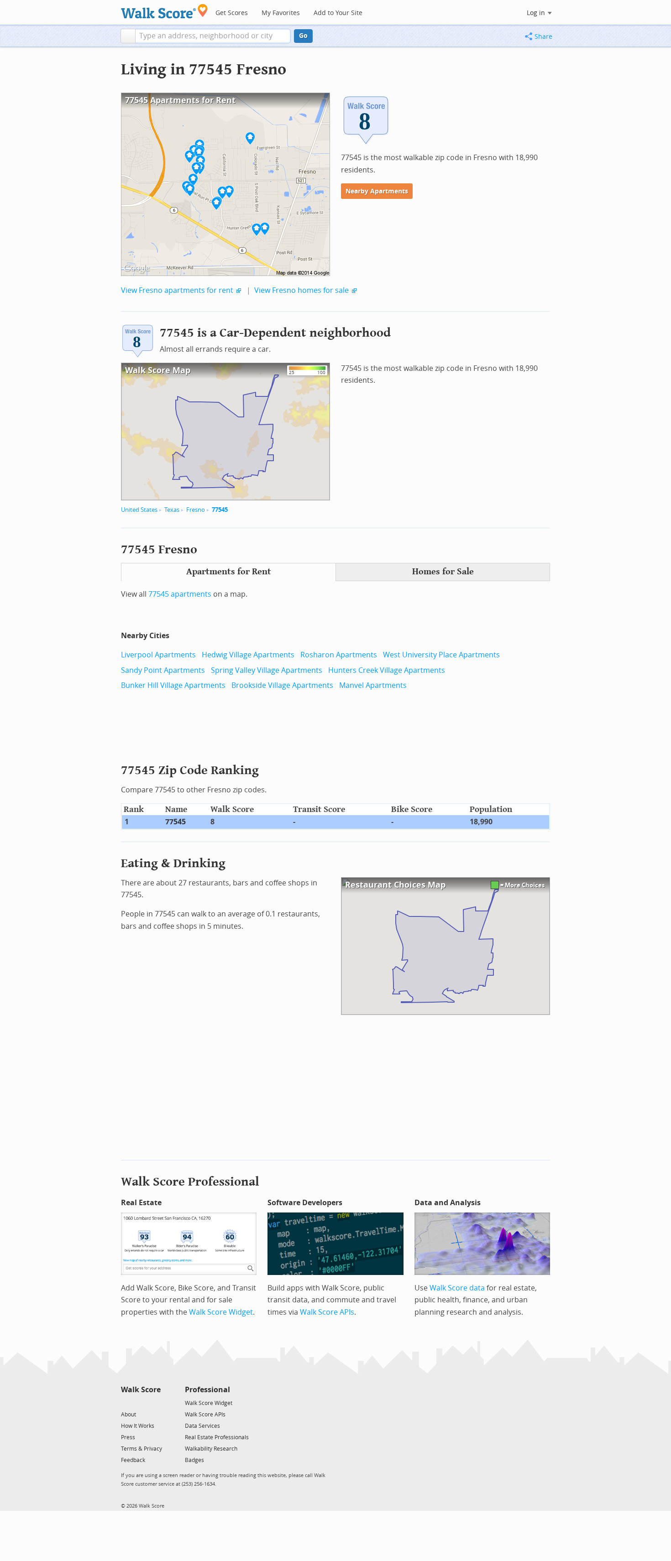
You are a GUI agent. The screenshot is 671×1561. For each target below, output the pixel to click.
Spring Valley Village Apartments (266, 670)
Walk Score (141, 1389)
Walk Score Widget (221, 1312)
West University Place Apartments (441, 654)
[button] (128, 36)
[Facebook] (140, 1402)
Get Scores (231, 13)
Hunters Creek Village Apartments (386, 670)
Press (128, 1437)
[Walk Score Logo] (164, 11)
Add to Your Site (338, 13)
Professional (207, 1389)
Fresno (195, 509)
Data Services (202, 1426)
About (128, 1414)
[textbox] (213, 36)
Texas (171, 509)
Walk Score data (457, 1288)
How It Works (137, 1426)
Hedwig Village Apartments (248, 654)
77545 (220, 509)
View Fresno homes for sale (301, 290)
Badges (194, 1460)
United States (139, 509)
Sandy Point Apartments (163, 670)
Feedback (133, 1460)
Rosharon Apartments (338, 654)
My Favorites (281, 13)
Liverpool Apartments (158, 654)
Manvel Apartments (373, 685)
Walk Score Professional (190, 1181)
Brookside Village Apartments (282, 685)
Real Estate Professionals (217, 1437)
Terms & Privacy (141, 1449)
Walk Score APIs (327, 1312)
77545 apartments (179, 594)
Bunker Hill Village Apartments (173, 685)
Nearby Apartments (377, 191)
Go (303, 36)
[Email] (154, 1402)
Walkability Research (211, 1449)
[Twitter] (126, 1402)
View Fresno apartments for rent (177, 290)
